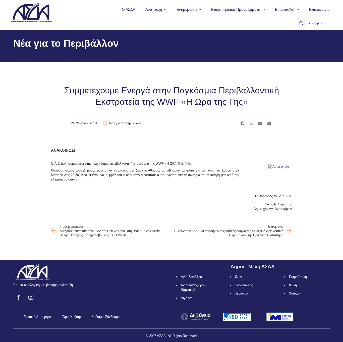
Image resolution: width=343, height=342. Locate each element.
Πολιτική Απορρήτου (37, 317)
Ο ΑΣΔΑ (128, 9)
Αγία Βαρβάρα (191, 277)
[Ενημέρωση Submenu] (201, 9)
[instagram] (31, 297)
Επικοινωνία (319, 9)
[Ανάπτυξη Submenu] (167, 9)
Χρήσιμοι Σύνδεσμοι (105, 317)
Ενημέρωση (187, 9)
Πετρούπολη (298, 277)
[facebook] (18, 297)
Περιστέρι (241, 293)
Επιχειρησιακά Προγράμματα (235, 9)
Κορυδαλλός (244, 285)
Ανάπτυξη (153, 9)
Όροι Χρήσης (72, 317)
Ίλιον (238, 277)
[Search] (301, 23)
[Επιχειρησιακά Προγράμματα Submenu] (265, 9)
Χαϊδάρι (294, 293)
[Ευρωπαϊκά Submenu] (299, 9)
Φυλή (293, 285)
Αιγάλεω (187, 298)
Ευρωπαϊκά (285, 9)
